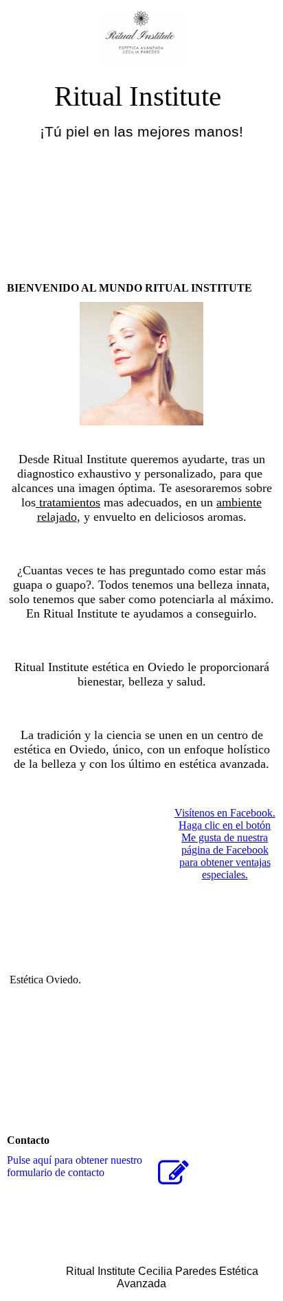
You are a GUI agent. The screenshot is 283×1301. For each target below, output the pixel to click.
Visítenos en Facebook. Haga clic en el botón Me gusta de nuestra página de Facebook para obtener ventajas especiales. (224, 843)
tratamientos (68, 502)
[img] (141, 39)
